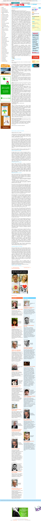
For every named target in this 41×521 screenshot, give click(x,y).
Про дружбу (3, 21)
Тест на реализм (34, 10)
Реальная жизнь (4, 8)
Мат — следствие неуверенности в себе (28, 420)
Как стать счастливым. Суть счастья (16, 419)
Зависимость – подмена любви (17, 309)
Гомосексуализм (4, 24)
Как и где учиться (4, 33)
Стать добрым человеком (5, 44)
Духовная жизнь (4, 54)
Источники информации (5, 11)
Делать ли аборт (26, 299)
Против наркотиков (26, 339)
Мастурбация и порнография (15, 378)
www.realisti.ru (26, 519)
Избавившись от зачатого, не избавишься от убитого (29, 308)
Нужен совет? (14, 6)
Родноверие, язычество (26, 360)
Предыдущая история (16, 267)
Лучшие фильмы (4, 59)
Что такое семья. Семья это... (15, 478)
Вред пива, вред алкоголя (5, 37)
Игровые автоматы (4, 42)
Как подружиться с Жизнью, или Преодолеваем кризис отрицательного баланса (17, 430)
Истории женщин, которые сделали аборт (16, 410)
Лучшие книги (4, 58)
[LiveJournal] (14, 58)
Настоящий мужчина (14, 462)
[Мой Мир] (13, 58)
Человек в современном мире (5, 41)
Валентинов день (4, 48)
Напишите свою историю (15, 8)
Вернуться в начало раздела (16, 268)
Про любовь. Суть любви (15, 299)
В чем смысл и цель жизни (5, 53)
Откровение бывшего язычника (29, 366)
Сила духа (3, 31)
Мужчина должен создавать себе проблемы (17, 472)
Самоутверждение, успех (5, 25)
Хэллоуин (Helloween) (4, 49)
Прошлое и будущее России (5, 52)
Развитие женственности (5, 19)
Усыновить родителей (16, 448)
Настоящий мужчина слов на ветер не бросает (29, 441)
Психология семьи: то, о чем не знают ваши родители (17, 489)
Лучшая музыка (4, 57)
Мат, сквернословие (26, 408)
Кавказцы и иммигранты (5, 28)
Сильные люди (3, 47)
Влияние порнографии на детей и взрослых (16, 386)
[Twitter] (12, 58)
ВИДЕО (3, 7)
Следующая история (26, 267)
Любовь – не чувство (15, 370)
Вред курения (3, 36)
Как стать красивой (4, 20)
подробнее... (38, 20)
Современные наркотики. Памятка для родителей (28, 348)
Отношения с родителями (5, 16)
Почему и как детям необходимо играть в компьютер (29, 396)
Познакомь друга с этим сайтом (35, 14)
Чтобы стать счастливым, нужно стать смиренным (16, 350)
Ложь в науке (3, 32)
